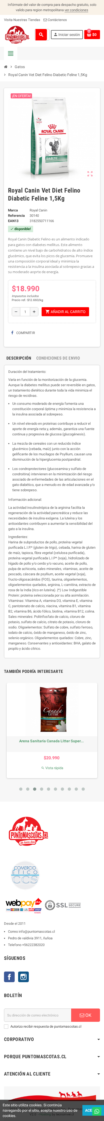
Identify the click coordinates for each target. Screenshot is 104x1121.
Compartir (25, 333)
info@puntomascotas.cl (37, 932)
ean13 (13, 221)
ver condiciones (76, 10)
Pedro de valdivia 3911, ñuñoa (30, 938)
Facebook (9, 977)
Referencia (16, 216)
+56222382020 (33, 945)
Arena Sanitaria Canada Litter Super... (51, 741)
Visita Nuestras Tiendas (22, 20)
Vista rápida (52, 768)
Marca (13, 210)
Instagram (23, 977)
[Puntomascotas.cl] (17, 34)
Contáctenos (57, 20)
